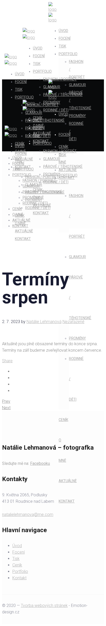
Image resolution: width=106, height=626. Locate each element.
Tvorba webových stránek (44, 605)
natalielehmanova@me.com (27, 514)
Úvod (17, 545)
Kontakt (19, 577)
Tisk (16, 558)
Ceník (17, 565)
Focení (18, 552)
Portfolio (20, 571)
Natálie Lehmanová (43, 321)
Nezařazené (73, 321)
